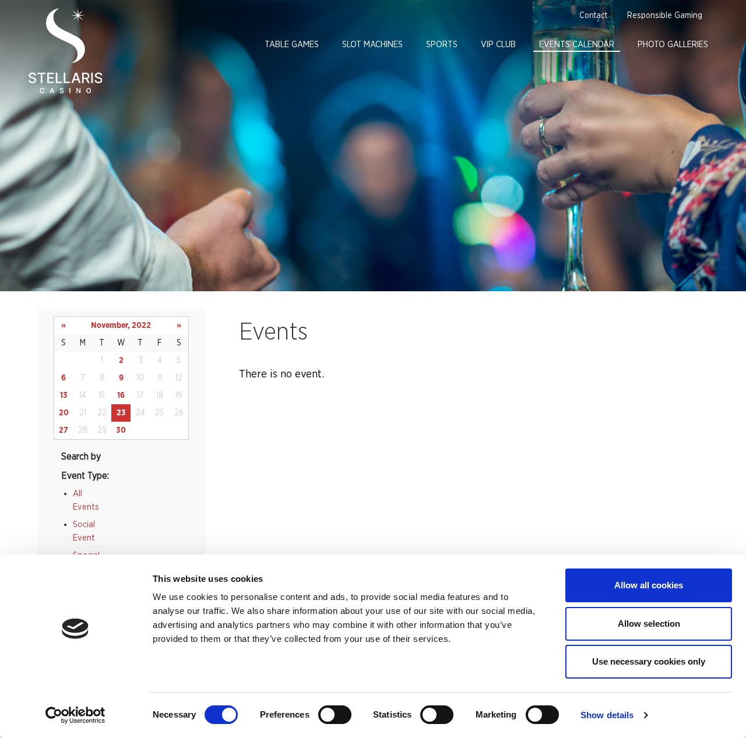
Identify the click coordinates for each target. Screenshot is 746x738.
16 (121, 395)
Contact (593, 16)
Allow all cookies (648, 585)
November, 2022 (121, 326)
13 (64, 395)
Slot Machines (372, 44)
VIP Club (498, 44)
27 (63, 430)
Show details (607, 715)
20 (64, 413)
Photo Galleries (673, 44)
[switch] (334, 714)
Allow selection (649, 623)
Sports (442, 44)
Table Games (292, 44)
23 (121, 413)
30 (121, 430)
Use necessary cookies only (648, 661)
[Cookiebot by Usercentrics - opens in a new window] (75, 715)
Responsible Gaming (664, 16)
